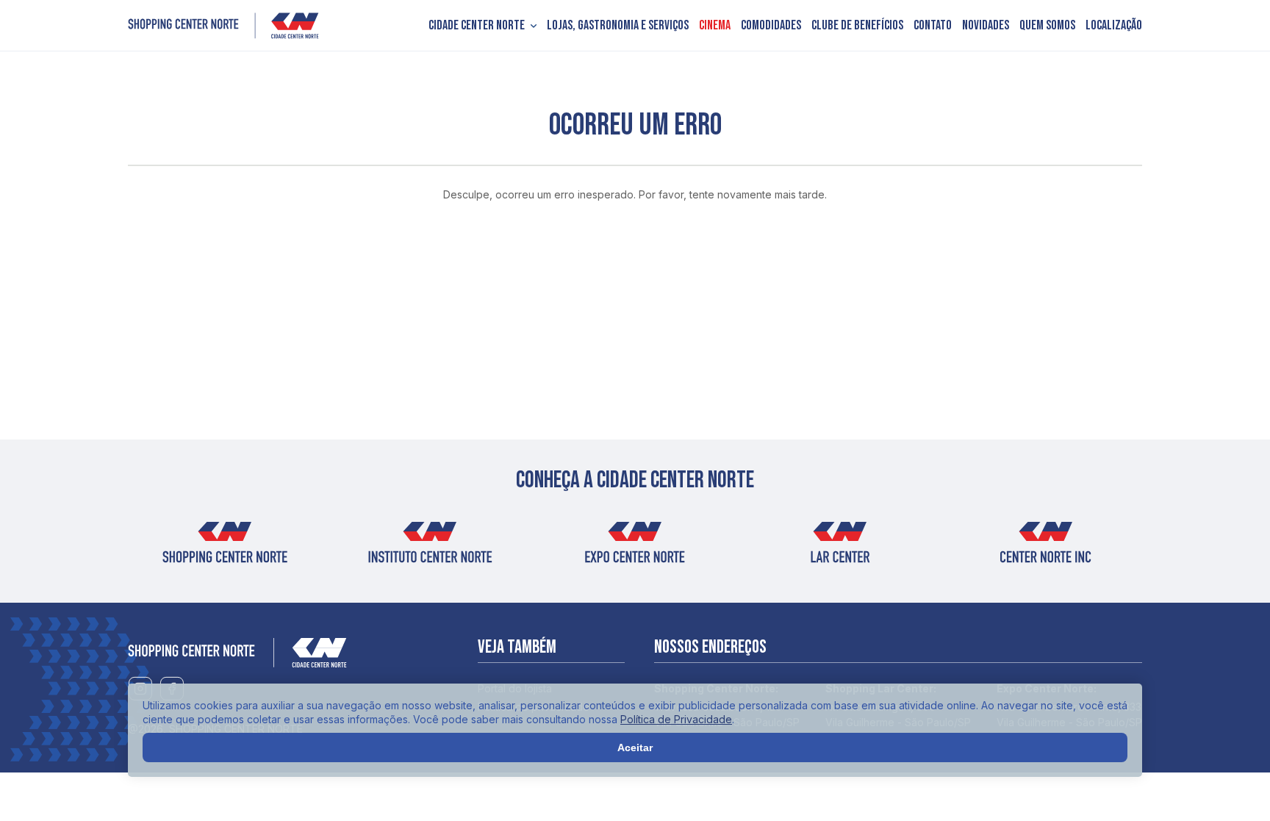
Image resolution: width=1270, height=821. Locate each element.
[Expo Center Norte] (634, 547)
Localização (1114, 25)
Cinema (715, 25)
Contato (933, 25)
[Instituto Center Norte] (429, 547)
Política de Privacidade (676, 719)
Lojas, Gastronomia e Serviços (618, 25)
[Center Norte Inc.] (1045, 547)
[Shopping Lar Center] (840, 547)
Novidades (985, 25)
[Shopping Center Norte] (223, 25)
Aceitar (635, 747)
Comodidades (771, 25)
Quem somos (1047, 25)
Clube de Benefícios (857, 25)
